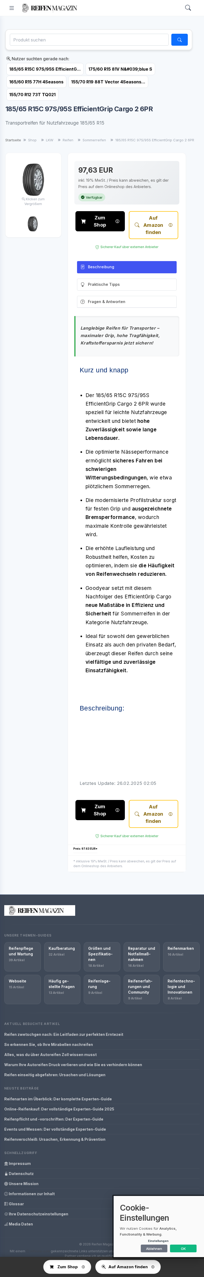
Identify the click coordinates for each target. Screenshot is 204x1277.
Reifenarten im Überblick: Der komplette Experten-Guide (58, 1099)
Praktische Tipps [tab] (104, 284)
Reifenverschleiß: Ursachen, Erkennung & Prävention (54, 1139)
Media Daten (20, 1224)
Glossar (16, 1204)
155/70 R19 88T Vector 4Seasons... (108, 81)
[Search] (188, 8)
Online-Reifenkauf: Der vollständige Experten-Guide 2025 (59, 1109)
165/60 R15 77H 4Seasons (36, 81)
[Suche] (179, 40)
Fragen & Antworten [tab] (106, 301)
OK (183, 1248)
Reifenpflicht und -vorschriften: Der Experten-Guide (53, 1119)
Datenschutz (21, 1173)
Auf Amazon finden (153, 225)
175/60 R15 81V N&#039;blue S (120, 69)
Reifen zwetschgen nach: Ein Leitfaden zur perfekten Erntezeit (63, 1034)
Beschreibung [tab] (101, 267)
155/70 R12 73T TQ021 (32, 94)
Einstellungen (158, 1241)
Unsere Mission (23, 1183)
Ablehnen (154, 1248)
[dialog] (159, 1226)
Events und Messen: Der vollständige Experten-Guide (55, 1129)
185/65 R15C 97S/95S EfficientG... (45, 69)
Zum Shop (100, 221)
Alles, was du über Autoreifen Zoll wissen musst (50, 1054)
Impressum (19, 1163)
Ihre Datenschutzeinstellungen (38, 1214)
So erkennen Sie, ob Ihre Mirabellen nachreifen (48, 1044)
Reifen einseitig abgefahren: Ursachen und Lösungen (54, 1074)
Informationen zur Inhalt (31, 1193)
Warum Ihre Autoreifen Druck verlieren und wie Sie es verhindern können (73, 1064)
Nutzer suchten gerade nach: (40, 58)
